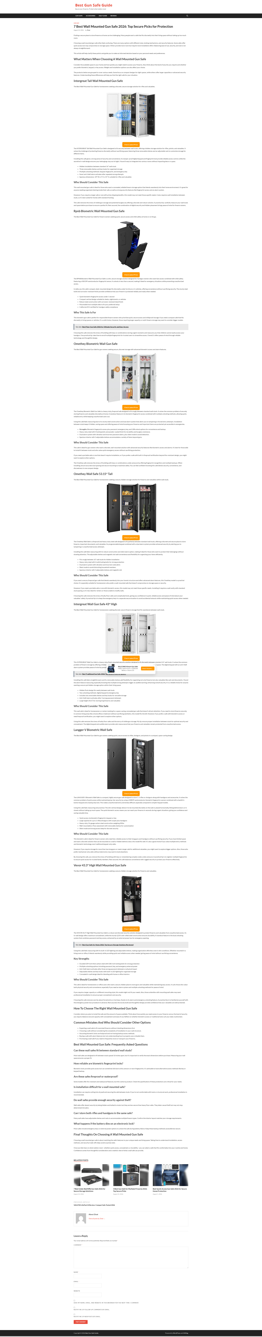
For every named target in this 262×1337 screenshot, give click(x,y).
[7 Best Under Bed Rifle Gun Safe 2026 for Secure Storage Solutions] (91, 1176)
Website (77, 1291)
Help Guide (103, 16)
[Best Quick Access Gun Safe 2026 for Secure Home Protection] (170, 1176)
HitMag (185, 1333)
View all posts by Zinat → (97, 1218)
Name (76, 1272)
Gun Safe (78, 16)
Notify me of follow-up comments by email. (92, 1309)
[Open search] (187, 15)
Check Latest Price (131, 145)
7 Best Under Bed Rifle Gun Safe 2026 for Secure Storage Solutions (89, 1190)
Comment (78, 1245)
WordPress (176, 1333)
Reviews (113, 16)
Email (76, 1281)
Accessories (90, 16)
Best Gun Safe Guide (93, 5)
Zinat (88, 30)
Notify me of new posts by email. (87, 1316)
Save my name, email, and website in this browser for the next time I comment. (106, 1303)
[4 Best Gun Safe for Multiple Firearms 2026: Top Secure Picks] (131, 1176)
